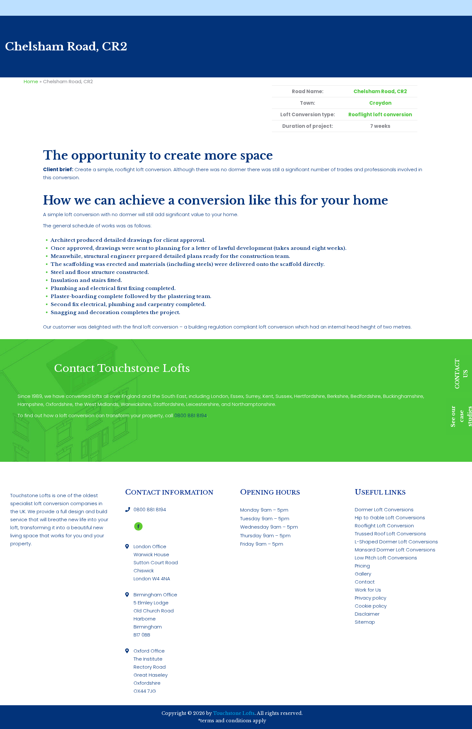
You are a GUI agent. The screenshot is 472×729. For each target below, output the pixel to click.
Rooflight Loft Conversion (384, 525)
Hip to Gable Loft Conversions (390, 517)
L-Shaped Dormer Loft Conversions (396, 541)
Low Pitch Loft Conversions (386, 557)
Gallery (363, 573)
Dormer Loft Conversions (384, 509)
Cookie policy (371, 605)
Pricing (362, 565)
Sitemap (365, 622)
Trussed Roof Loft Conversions (390, 533)
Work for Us (368, 589)
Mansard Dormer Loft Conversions (395, 549)
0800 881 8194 (190, 415)
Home (31, 81)
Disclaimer (367, 613)
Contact (61, 430)
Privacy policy (370, 597)
